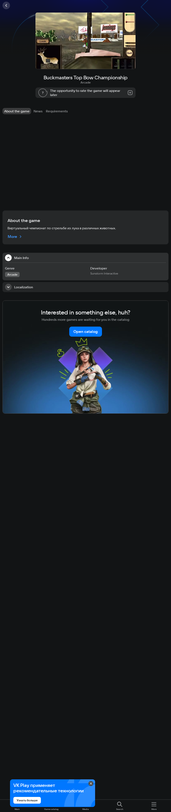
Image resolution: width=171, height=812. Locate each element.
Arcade (85, 82)
